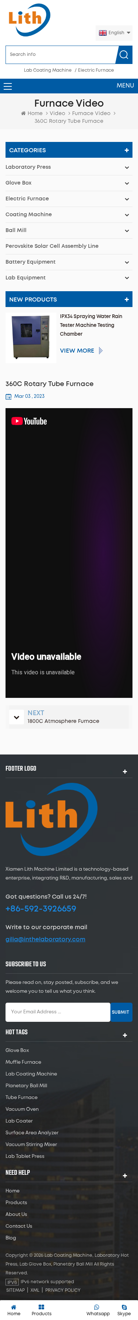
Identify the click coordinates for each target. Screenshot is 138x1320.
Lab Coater (19, 1121)
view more (77, 351)
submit (120, 1012)
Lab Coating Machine (48, 70)
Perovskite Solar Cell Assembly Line (52, 246)
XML (35, 1290)
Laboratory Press (28, 167)
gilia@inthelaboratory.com (45, 939)
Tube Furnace (22, 1098)
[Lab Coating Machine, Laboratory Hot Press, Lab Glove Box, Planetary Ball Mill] (29, 20)
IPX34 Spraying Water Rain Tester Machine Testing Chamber (91, 325)
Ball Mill (16, 230)
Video (57, 113)
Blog (11, 1238)
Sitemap (15, 1290)
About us (16, 1215)
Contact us (19, 1226)
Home (35, 113)
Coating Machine (29, 214)
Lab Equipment (26, 278)
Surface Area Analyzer (32, 1133)
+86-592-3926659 (41, 909)
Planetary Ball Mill (26, 1086)
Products (16, 1203)
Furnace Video (91, 113)
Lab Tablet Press (25, 1157)
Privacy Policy (63, 1290)
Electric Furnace (96, 70)
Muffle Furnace (23, 1062)
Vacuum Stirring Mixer (31, 1145)
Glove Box (18, 183)
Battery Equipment (31, 262)
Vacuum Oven (22, 1109)
